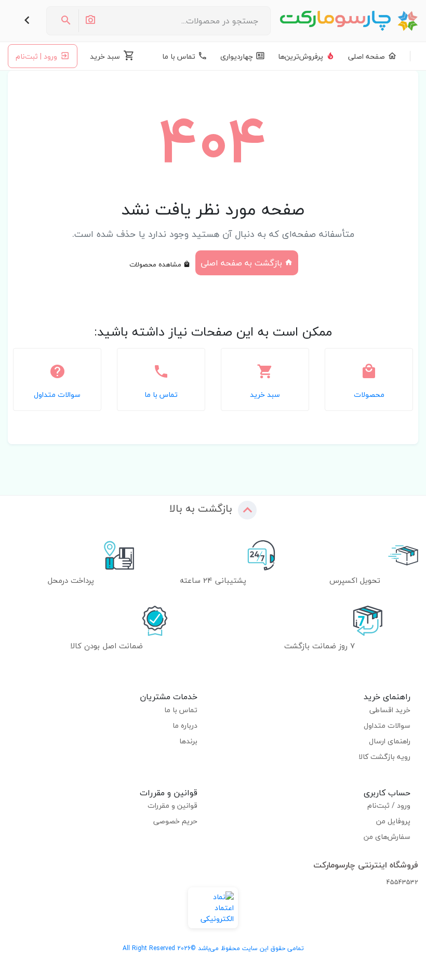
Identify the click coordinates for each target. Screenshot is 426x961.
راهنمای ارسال (389, 741)
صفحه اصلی (366, 56)
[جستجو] (66, 20)
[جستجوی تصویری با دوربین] (89, 20)
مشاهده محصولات (156, 264)
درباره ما (184, 725)
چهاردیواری (236, 56)
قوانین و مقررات (172, 805)
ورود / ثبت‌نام (388, 805)
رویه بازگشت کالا (384, 756)
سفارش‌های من (387, 836)
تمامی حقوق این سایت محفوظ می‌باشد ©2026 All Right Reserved (213, 948)
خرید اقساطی (389, 709)
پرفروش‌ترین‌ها (300, 56)
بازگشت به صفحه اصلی (243, 263)
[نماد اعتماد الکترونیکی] (213, 907)
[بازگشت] (27, 20)
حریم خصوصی (175, 821)
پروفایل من (393, 821)
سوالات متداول (387, 725)
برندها (188, 741)
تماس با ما (178, 56)
